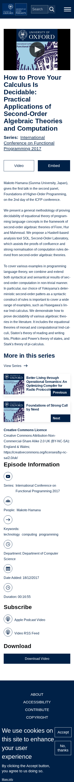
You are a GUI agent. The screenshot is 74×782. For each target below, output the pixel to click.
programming (48, 534)
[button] (37, 49)
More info (7, 779)
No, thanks (63, 748)
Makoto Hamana (29, 510)
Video (19, 166)
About (37, 694)
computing (29, 534)
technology (12, 534)
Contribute (37, 710)
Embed (54, 166)
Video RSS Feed (26, 633)
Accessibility (37, 702)
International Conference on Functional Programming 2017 (29, 143)
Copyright (37, 717)
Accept (63, 732)
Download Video (37, 658)
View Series (12, 366)
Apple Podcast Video (29, 620)
